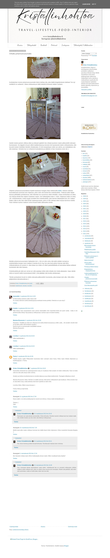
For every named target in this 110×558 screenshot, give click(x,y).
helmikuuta (88, 303)
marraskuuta (88, 238)
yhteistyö (85, 182)
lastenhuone (19, 285)
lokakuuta (88, 241)
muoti (84, 166)
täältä (60, 190)
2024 (84, 201)
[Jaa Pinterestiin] (43, 283)
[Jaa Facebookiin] (41, 283)
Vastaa (15, 303)
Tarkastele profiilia (86, 89)
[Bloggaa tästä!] (38, 283)
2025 (84, 198)
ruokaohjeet (86, 175)
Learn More (86, 4)
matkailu (85, 164)
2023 (84, 203)
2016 (84, 221)
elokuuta (87, 288)
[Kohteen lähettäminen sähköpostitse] (37, 283)
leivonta (85, 162)
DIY (84, 153)
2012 (84, 231)
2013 (84, 228)
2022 (84, 206)
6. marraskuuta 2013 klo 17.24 (28, 453)
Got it (94, 4)
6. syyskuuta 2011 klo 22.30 (25, 356)
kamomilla (16, 296)
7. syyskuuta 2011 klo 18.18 (38, 368)
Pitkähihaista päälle (90, 249)
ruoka (84, 173)
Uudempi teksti (14, 526)
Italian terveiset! (88, 260)
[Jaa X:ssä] (40, 283)
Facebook (44, 45)
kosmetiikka (86, 160)
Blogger (66, 546)
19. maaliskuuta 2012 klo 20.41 (43, 441)
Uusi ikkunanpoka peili (90, 285)
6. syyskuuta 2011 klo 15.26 (33, 320)
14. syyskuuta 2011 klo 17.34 (28, 396)
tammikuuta (88, 306)
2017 (84, 218)
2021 (84, 208)
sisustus (25, 285)
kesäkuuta (88, 293)
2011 (84, 233)
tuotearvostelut (87, 179)
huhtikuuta (88, 298)
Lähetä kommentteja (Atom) (20, 529)
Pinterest (54, 45)
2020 (84, 211)
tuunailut (29, 285)
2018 (84, 216)
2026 (84, 196)
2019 (84, 213)
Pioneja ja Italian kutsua (91, 266)
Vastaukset (18, 410)
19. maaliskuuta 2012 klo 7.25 (28, 427)
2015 (84, 223)
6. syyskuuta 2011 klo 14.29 (28, 296)
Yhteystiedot (31, 45)
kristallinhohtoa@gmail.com (89, 95)
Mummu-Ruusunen (19, 320)
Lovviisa (15, 336)
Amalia (15, 308)
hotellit (85, 155)
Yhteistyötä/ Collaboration (83, 45)
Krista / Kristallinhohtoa (20, 368)
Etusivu (20, 45)
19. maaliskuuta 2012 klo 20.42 (43, 413)
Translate (94, 55)
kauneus (85, 158)
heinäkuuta (88, 291)
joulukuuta (88, 236)
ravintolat (85, 168)
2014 (84, 226)
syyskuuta (88, 243)
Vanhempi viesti (72, 526)
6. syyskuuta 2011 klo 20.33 (26, 336)
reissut (85, 171)
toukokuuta (88, 296)
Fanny (15, 356)
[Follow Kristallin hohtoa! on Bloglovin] (87, 147)
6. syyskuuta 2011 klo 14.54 (25, 308)
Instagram (65, 45)
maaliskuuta (88, 301)
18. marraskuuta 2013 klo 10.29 (43, 465)
